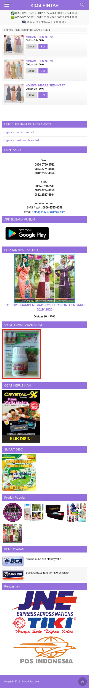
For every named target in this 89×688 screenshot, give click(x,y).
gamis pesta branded (20, 132)
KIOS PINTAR (44, 5)
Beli (43, 46)
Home (8, 29)
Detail (31, 46)
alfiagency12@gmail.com (49, 211)
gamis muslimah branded (22, 140)
